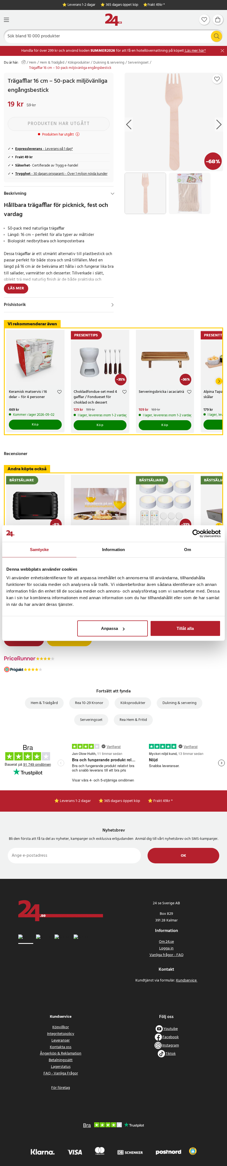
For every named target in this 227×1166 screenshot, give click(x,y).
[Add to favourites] (217, 79)
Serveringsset (138, 63)
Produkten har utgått (59, 124)
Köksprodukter (79, 63)
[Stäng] (222, 51)
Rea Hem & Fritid (133, 720)
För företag (60, 1088)
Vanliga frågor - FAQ (166, 955)
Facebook (170, 1037)
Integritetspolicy (60, 1034)
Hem (32, 63)
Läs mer (16, 288)
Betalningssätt (61, 1060)
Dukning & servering (108, 63)
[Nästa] (219, 381)
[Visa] (113, 305)
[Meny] (6, 20)
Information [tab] (113, 549)
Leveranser (60, 1040)
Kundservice (186, 980)
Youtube (170, 1029)
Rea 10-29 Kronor (89, 703)
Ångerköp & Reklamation (60, 1053)
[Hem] (113, 20)
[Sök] (216, 36)
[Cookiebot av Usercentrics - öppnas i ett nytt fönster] (196, 533)
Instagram (170, 1045)
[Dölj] (113, 194)
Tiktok (171, 1054)
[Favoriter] (204, 19)
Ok (183, 856)
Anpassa (109, 628)
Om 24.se (166, 942)
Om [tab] (187, 549)
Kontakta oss (60, 1047)
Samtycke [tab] (39, 549)
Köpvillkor (60, 1027)
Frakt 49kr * (156, 5)
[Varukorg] (218, 19)
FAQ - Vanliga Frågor (60, 1073)
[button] (193, 1151)
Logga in (166, 948)
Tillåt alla (185, 628)
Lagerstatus (61, 1067)
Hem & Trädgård (52, 63)
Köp (35, 424)
